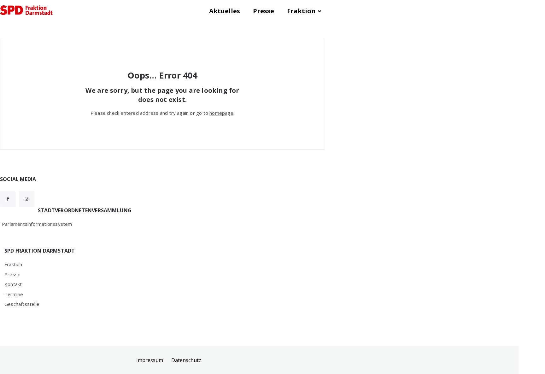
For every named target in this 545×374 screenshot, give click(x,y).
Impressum (149, 360)
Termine (13, 294)
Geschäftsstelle (21, 304)
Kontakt (13, 284)
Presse (263, 11)
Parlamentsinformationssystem (37, 224)
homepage (221, 113)
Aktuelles (224, 11)
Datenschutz (186, 360)
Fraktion (301, 11)
